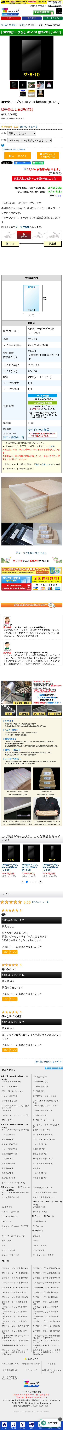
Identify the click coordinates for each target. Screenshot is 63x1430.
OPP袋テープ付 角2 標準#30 (14, 1292)
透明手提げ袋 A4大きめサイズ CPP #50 (46, 1346)
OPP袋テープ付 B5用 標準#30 (15, 1283)
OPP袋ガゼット (40, 1115)
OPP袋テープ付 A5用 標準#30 (46, 1268)
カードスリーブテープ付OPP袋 (15, 1130)
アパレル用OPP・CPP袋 (44, 1139)
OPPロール (38, 1226)
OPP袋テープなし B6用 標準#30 (45, 1313)
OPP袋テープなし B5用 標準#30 (14, 1317)
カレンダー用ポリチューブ (13, 1236)
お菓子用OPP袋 (40, 1154)
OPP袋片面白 (39, 1091)
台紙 (3, 1245)
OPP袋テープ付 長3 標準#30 (46, 1297)
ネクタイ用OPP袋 (9, 1144)
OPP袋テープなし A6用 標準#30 (45, 1303)
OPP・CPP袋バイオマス (13, 1091)
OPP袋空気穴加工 (41, 1086)
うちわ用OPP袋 (40, 1173)
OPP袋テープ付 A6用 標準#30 (15, 1268)
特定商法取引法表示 (31, 1364)
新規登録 (32, 18)
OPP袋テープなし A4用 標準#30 (45, 1308)
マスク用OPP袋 (40, 1178)
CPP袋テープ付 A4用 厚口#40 (15, 1341)
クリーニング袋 (8, 1250)
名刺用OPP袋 (39, 1149)
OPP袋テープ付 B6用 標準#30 (46, 1278)
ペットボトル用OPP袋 (43, 1164)
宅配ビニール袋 (39, 1245)
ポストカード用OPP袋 (43, 1135)
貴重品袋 (37, 1236)
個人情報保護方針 (10, 1370)
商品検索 (52, 1364)
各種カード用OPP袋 (42, 1130)
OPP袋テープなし (41, 1082)
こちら (59, 195)
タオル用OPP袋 (40, 1144)
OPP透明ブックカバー (43, 1188)
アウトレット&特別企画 (43, 1255)
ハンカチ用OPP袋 (9, 1149)
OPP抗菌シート (40, 1221)
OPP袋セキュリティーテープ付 (15, 1115)
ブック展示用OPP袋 (10, 1197)
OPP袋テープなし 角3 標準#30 (47, 1321)
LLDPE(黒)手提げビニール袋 (45, 1106)
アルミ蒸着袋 (39, 1250)
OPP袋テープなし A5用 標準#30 (14, 1308)
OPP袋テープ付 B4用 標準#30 (46, 1283)
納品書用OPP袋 (9, 1178)
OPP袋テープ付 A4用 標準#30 (15, 1273)
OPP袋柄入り (7, 1120)
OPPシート (7, 1221)
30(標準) (24, 235)
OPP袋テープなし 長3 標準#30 (47, 1331)
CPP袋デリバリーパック (44, 1120)
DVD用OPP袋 (39, 1207)
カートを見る (53, 18)
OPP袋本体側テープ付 (11, 1082)
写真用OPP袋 (7, 1168)
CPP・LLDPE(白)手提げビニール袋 (47, 1102)
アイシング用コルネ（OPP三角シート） (15, 1227)
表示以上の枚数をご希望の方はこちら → (36, 178)
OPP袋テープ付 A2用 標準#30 (15, 1278)
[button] (59, 11)
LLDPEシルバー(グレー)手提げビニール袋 (15, 1107)
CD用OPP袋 (7, 1207)
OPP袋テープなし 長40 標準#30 (14, 1332)
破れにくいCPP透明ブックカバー (15, 1193)
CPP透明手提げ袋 (9, 1101)
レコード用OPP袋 (9, 1217)
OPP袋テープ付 (40, 1077)
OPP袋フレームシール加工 (45, 1096)
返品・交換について (44, 464)
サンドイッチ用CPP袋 (43, 1159)
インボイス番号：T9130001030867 (10, 1378)
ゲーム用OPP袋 (40, 1212)
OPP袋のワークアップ (13, 13)
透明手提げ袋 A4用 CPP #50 (14, 1345)
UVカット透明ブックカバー (45, 1192)
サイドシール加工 (38, 429)
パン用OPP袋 (7, 1159)
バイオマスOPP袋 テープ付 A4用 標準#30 (15, 1337)
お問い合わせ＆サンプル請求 (51, 1371)
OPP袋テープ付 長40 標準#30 (15, 1297)
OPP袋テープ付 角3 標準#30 (46, 1288)
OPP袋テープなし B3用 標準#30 (14, 1322)
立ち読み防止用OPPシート (45, 1197)
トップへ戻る (54, 1068)
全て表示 (47, 1062)
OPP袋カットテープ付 (43, 1110)
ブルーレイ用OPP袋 (10, 1212)
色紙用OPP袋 (7, 1139)
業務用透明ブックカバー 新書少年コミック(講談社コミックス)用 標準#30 (47, 1351)
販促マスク (6, 1241)
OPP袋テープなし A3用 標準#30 (14, 1313)
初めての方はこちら (10, 1364)
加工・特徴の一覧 (13, 437)
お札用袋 (37, 1168)
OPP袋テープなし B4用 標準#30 (45, 1317)
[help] (2, 144)
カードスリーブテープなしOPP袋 (46, 1126)
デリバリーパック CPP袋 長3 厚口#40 (46, 1342)
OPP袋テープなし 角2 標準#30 (15, 1326)
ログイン (11, 18)
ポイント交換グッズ (10, 1255)
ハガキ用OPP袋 (9, 1135)
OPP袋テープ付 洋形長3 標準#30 (15, 1303)
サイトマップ (31, 1370)
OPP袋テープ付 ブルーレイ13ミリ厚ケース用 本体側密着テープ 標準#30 (15, 1351)
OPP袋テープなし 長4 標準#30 (47, 1326)
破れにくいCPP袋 (9, 1086)
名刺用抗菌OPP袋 (9, 1154)
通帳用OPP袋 (7, 1173)
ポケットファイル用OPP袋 (13, 1183)
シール (36, 1241)
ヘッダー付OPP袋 (9, 1096)
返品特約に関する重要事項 (14, 149)
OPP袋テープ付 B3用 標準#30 (15, 1288)
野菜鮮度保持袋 (8, 1164)
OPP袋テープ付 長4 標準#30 (46, 1292)
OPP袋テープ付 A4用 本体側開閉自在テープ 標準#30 (46, 1337)
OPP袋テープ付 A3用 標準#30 (46, 1273)
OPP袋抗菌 (7, 1110)
